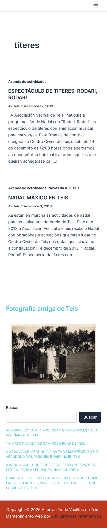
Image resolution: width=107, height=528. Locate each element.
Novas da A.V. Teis (64, 188)
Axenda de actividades (27, 82)
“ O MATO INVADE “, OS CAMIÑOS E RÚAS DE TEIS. (45, 443)
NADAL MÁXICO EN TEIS (38, 197)
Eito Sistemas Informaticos (76, 516)
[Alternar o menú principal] (96, 6)
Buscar (12, 407)
